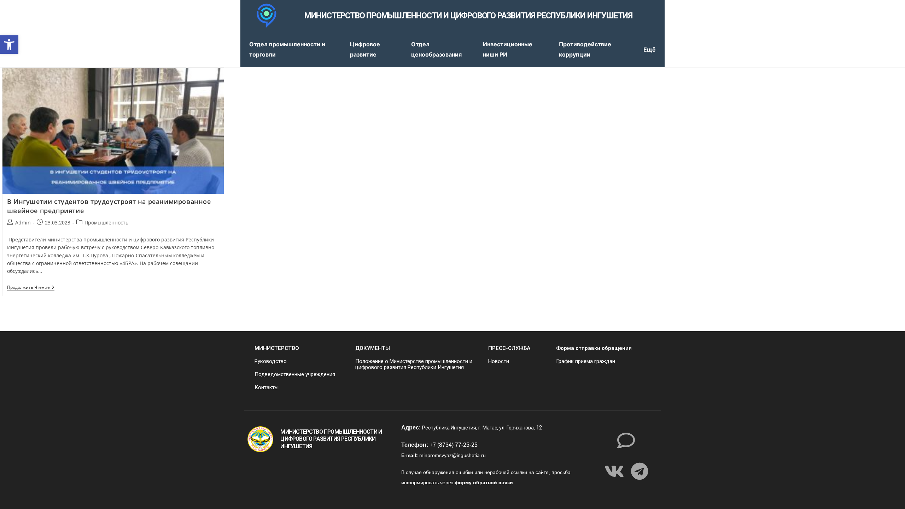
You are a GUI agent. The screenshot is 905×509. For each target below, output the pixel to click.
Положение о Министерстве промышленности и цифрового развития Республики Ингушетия (413, 364)
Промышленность (106, 222)
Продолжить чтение (30, 287)
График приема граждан (585, 361)
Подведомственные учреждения (295, 374)
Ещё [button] (649, 49)
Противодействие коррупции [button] (585, 49)
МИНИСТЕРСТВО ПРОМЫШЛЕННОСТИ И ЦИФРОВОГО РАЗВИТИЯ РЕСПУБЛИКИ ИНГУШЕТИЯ (468, 16)
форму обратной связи (484, 482)
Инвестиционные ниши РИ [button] (507, 49)
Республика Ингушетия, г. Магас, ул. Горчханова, (479, 428)
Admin (23, 222)
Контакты (267, 387)
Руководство (271, 361)
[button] (9, 44)
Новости (498, 361)
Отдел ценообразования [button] (436, 49)
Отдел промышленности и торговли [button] (287, 49)
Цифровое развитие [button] (365, 49)
